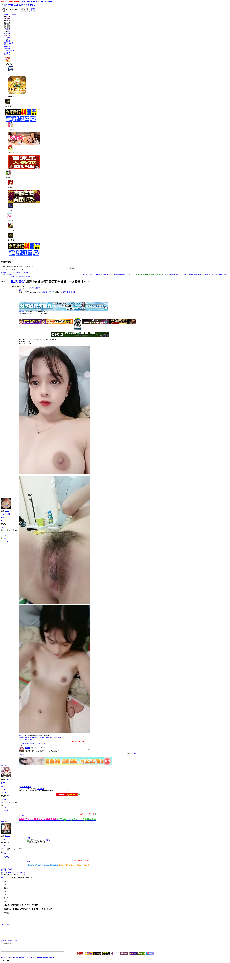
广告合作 (10, 1)
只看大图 (52, 292)
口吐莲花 (8, 779)
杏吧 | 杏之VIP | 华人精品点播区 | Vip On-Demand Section (126, 274)
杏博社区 (7, 39)
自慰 (51, 737)
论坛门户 (26, 273)
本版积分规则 (5, 878)
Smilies (23, 872)
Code (19, 872)
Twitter (7, 957)
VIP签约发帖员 (5, 514)
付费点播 (28, 737)
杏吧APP (3, 1)
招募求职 (23, 1)
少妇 (39, 737)
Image (9, 872)
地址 (28, 1)
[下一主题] (26, 276)
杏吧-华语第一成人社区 (46, 957)
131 (7, 520)
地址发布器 (48, 1)
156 (2, 520)
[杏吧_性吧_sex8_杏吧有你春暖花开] (19, 5)
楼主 (20, 290)
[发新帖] (10, 274)
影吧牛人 (3, 517)
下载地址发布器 (9, 50)
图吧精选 (7, 24)
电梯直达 (21, 288)
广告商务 (17, 957)
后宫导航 (7, 48)
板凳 (28, 838)
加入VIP (17, 1)
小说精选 (7, 30)
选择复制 (72, 268)
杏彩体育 (7, 46)
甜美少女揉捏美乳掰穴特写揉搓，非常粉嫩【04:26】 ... (211, 274)
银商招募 (34, 1)
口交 (63, 737)
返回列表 (3, 274)
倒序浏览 (65, 292)
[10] (89, 749)
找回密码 (32, 9)
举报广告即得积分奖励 (87, 814)
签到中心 (4, 940)
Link (12, 872)
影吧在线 (7, 20)
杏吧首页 (10, 14)
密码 (3, 11)
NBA (5, 45)
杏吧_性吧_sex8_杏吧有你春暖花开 (12, 273)
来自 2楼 (28, 787)
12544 (6, 854)
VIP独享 (34, 737)
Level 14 (3, 789)
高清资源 (21, 737)
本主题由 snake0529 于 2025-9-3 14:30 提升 (32, 743)
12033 (6, 807)
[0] (88, 860)
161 (5, 520)
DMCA (31, 957)
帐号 (3, 9)
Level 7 (7, 511)
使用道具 (21, 755)
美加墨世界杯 (8, 43)
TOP (2, 925)
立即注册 (32, 11)
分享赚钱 (7, 41)
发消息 (6, 541)
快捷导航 (7, 54)
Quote (16, 872)
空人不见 (3, 496)
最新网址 (15, 940)
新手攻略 (41, 1)
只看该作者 (45, 292)
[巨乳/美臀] (18, 281)
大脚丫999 (4, 822)
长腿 (59, 737)
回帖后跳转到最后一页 (25, 878)
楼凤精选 (7, 26)
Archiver (36, 957)
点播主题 (21, 311)
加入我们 (23, 957)
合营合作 (7, 52)
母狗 (47, 737)
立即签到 (7, 913)
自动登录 (26, 9)
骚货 (43, 737)
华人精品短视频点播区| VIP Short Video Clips (179, 274)
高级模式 (3, 871)
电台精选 (7, 28)
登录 (18, 874)
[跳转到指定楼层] (34, 288)
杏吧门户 (7, 16)
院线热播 (7, 37)
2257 (27, 957)
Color (5, 872)
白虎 (55, 737)
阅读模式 (72, 292)
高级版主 (3, 786)
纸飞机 (12, 957)
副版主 (3, 783)
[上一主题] (19, 276)
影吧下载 (7, 22)
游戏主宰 (27, 748)
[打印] (13, 276)
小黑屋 (3, 957)
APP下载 (7, 35)
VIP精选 (7, 31)
